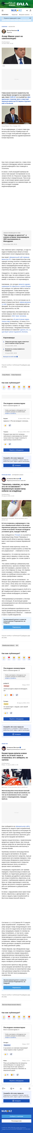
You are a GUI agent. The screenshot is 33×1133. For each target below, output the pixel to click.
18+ (17, 645)
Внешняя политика (24, 14)
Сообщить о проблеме (16, 1116)
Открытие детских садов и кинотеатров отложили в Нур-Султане (17, 342)
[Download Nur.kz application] (16, 4)
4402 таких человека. (19, 316)
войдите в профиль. (10, 413)
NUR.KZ (13, 97)
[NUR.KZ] (16, 10)
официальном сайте (22, 826)
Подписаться (16, 627)
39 (29, 659)
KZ (27, 10)
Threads (18, 535)
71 (3, 1018)
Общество (5, 743)
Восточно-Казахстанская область (11, 1004)
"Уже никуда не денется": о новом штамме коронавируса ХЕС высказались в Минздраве (16, 238)
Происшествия (6, 474)
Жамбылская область (8, 645)
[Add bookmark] (29, 1088)
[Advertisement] (16, 79)
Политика (5, 14)
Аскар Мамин (6, 374)
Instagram (18, 465)
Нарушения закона (17, 474)
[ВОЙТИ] (30, 10)
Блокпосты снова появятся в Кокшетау (14, 349)
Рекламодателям (16, 1121)
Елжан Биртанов (16, 374)
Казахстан (14, 14)
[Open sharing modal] (20, 1088)
